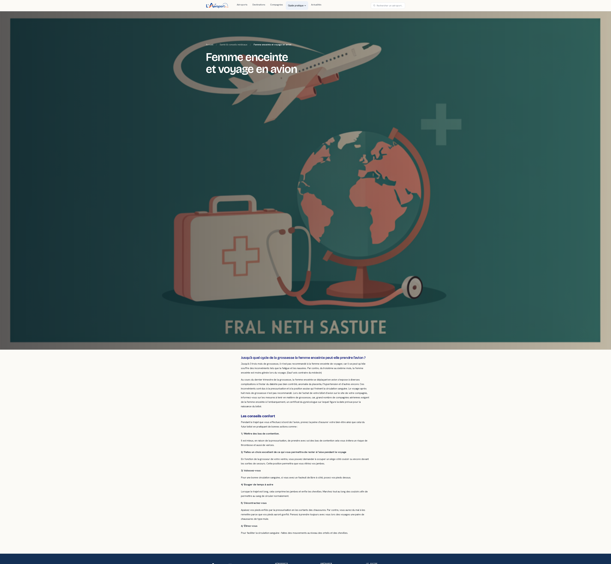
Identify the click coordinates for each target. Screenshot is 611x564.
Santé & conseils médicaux (233, 44)
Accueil (209, 44)
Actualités (316, 4)
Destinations (259, 4)
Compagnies (276, 4)
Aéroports (242, 4)
